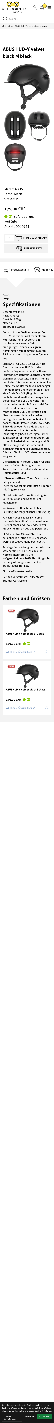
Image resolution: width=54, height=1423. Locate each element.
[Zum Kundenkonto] (34, 8)
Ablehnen (29, 1416)
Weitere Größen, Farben (20, 652)
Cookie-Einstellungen (10, 1417)
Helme (10, 26)
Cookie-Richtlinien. (43, 1411)
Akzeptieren (44, 1416)
